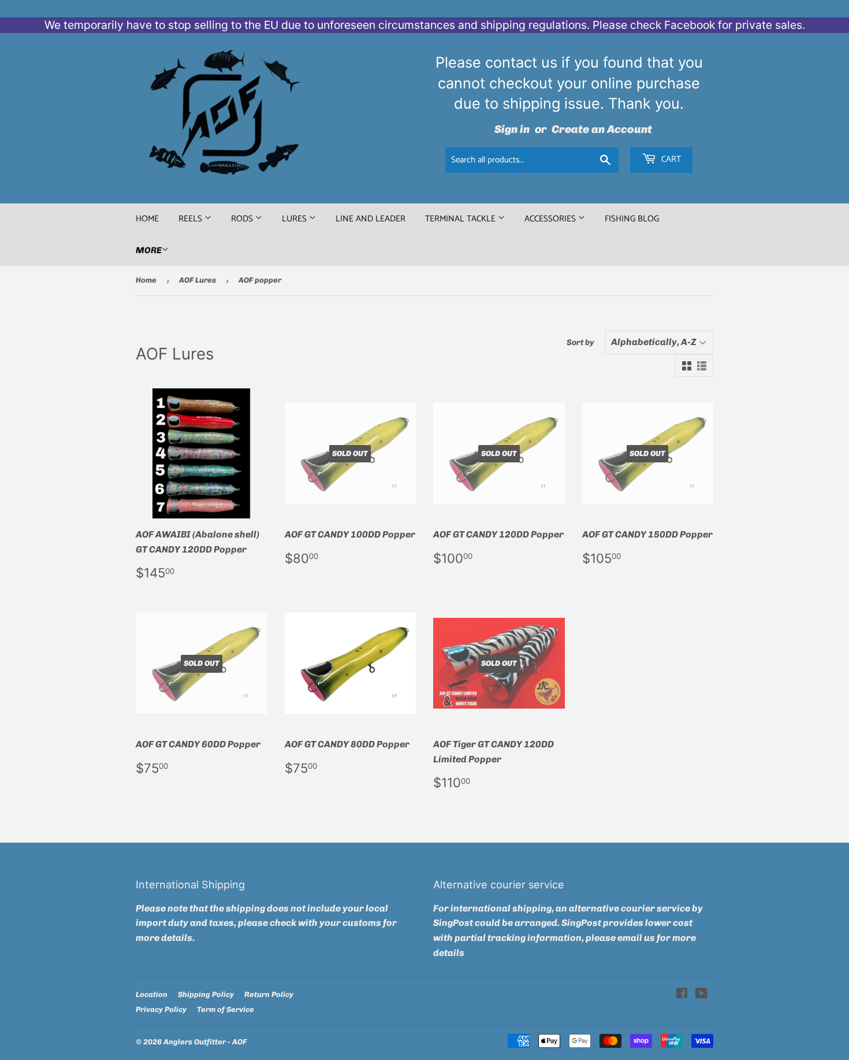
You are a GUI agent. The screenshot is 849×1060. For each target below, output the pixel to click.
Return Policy (268, 994)
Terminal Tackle (461, 219)
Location (151, 994)
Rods (243, 219)
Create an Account (602, 129)
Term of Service (225, 1009)
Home (147, 219)
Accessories (551, 219)
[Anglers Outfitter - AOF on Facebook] (682, 994)
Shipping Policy (206, 994)
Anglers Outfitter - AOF (205, 1041)
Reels (191, 219)
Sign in (512, 129)
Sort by (580, 342)
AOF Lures (197, 280)
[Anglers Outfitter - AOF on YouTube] (701, 994)
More (149, 250)
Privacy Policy (161, 1009)
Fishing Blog (632, 219)
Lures (295, 219)
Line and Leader (370, 219)
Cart (670, 159)
